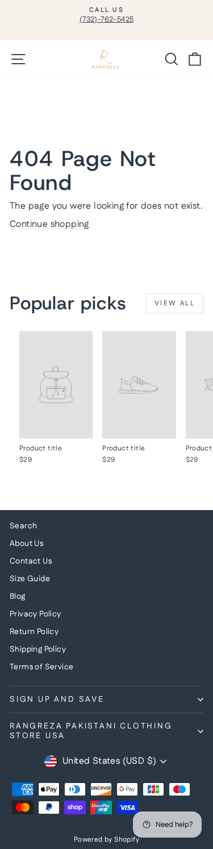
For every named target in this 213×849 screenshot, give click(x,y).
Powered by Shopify (106, 839)
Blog (18, 596)
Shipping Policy (38, 649)
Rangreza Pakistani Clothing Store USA (91, 730)
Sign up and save (57, 699)
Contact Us (31, 561)
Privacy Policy (35, 614)
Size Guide (30, 579)
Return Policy (34, 631)
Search (23, 526)
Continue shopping (49, 224)
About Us (26, 543)
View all (174, 303)
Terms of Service (41, 667)
